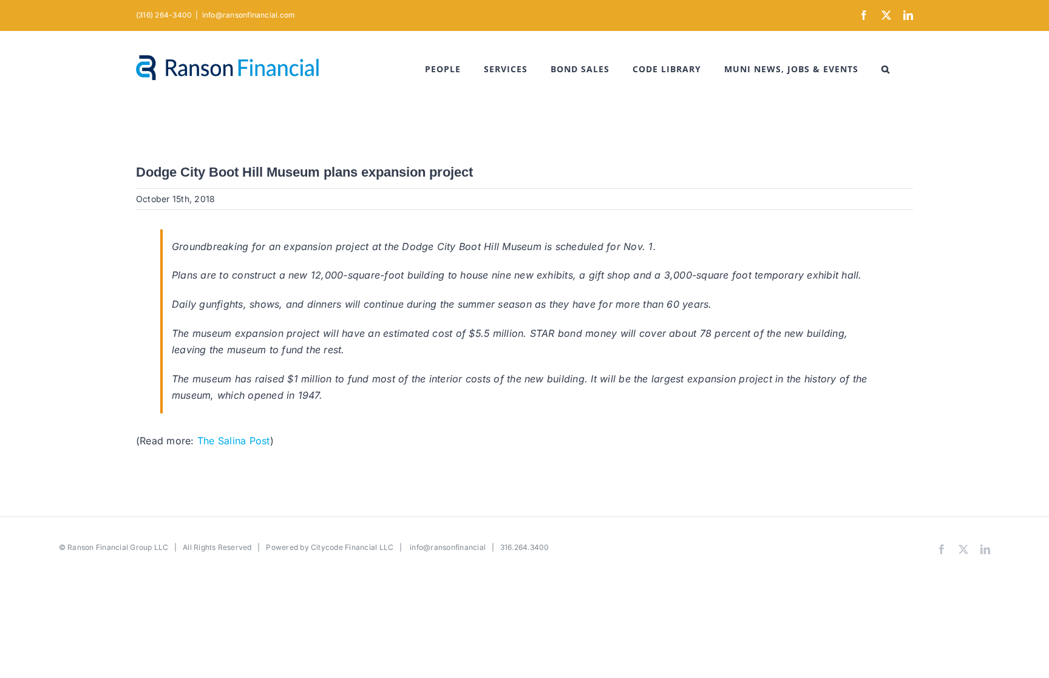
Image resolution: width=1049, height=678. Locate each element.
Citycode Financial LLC (352, 547)
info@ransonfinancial (448, 547)
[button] (885, 69)
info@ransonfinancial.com (249, 14)
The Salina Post (233, 441)
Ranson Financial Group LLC (117, 547)
